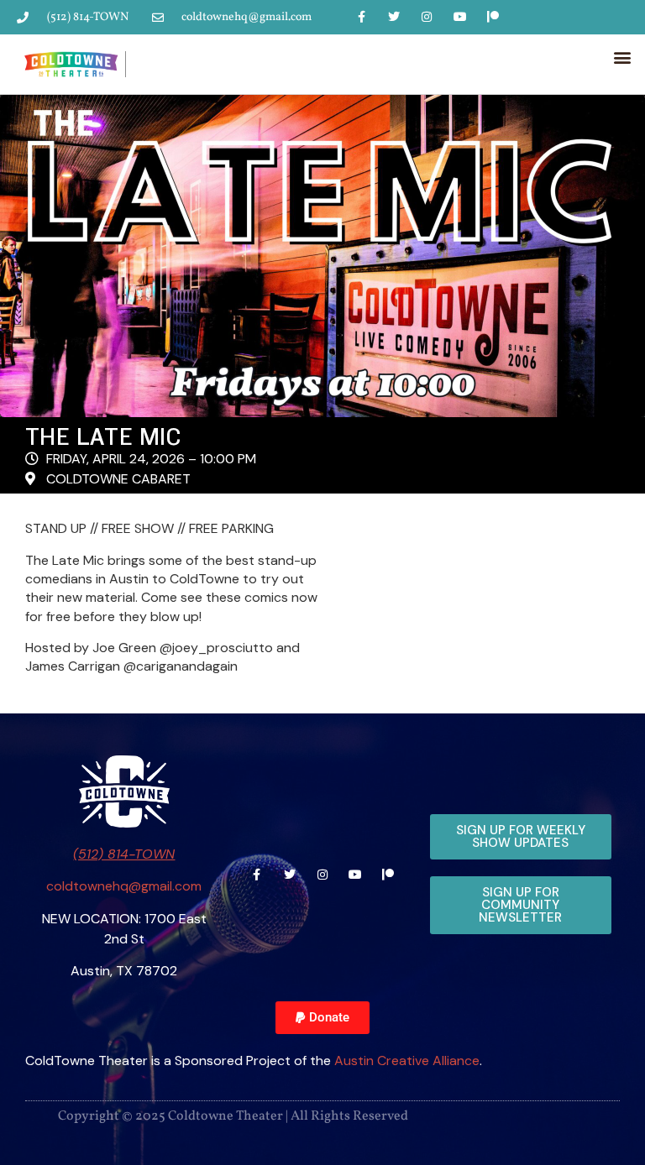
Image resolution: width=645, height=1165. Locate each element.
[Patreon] (492, 16)
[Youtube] (459, 16)
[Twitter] (394, 16)
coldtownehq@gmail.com (124, 886)
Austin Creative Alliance (407, 1060)
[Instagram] (427, 16)
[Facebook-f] (360, 16)
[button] (623, 57)
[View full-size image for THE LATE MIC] (322, 256)
